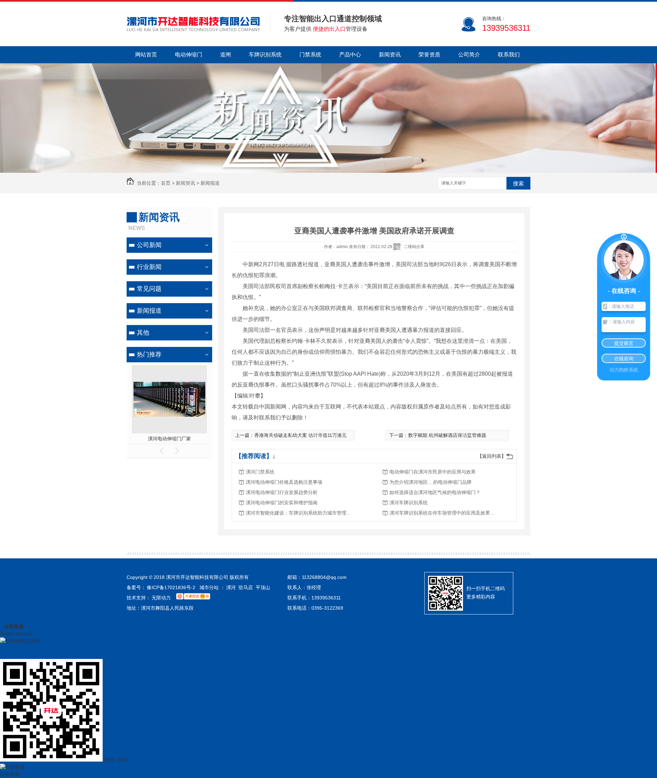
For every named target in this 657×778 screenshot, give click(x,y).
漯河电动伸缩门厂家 (169, 438)
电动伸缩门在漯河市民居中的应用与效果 (432, 472)
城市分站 (209, 587)
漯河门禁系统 (260, 472)
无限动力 (161, 597)
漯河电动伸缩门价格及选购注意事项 (284, 482)
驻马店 (246, 587)
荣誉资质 (429, 54)
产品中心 (350, 54)
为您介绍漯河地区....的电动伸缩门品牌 (430, 482)
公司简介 (469, 54)
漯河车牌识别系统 (408, 502)
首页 (165, 183)
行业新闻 (149, 266)
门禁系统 (310, 54)
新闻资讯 (390, 54)
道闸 (225, 54)
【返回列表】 (491, 456)
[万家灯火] (193, 597)
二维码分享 (414, 246)
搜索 (518, 183)
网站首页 (146, 54)
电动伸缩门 (188, 54)
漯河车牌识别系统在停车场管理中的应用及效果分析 (444, 513)
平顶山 (263, 587)
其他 (143, 332)
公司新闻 (149, 245)
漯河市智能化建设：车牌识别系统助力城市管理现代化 (300, 513)
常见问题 (149, 288)
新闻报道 (210, 183)
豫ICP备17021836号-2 (171, 587)
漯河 (231, 587)
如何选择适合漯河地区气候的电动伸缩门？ (434, 492)
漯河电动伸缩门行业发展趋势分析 (282, 492)
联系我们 (509, 54)
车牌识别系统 (265, 54)
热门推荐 (149, 354)
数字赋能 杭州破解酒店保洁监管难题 (447, 435)
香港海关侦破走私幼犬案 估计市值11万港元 (300, 435)
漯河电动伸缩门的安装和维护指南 (282, 502)
